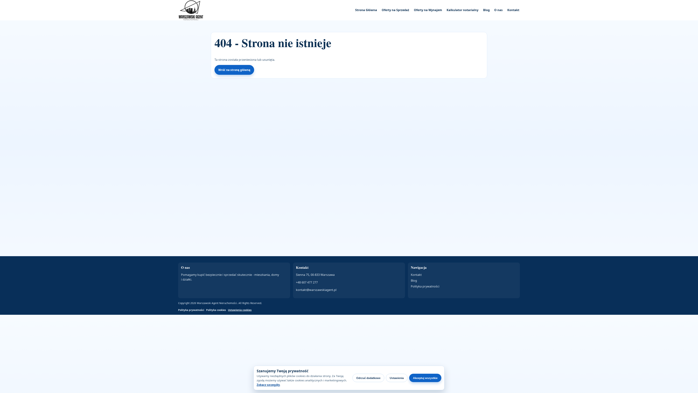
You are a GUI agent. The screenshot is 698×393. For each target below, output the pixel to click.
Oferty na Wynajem (428, 10)
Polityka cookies (216, 310)
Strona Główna (366, 10)
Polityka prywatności (425, 286)
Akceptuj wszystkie (425, 378)
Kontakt (513, 10)
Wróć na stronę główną (234, 70)
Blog (486, 10)
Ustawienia (397, 378)
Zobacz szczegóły (268, 385)
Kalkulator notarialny (462, 10)
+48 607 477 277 (307, 282)
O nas (498, 10)
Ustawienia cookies (240, 310)
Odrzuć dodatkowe (368, 378)
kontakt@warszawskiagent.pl (316, 290)
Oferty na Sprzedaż (395, 10)
